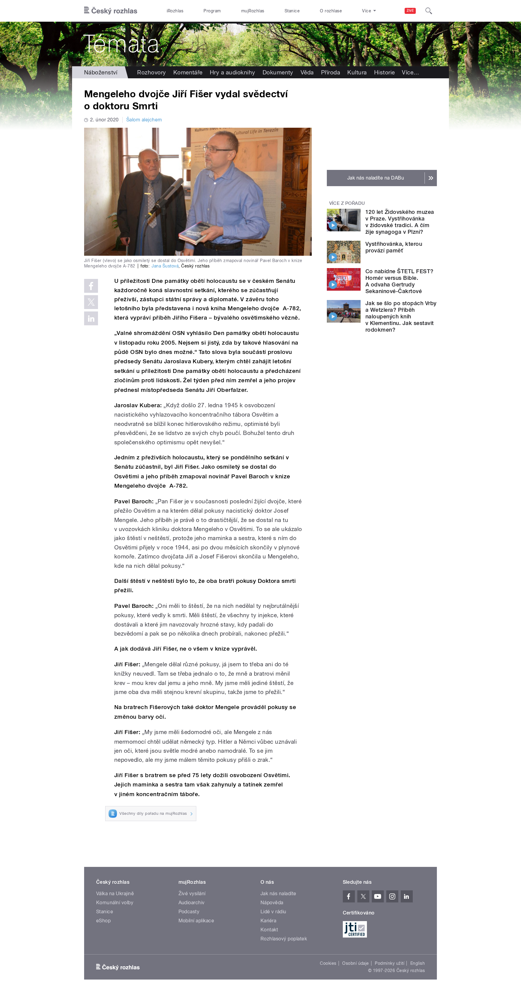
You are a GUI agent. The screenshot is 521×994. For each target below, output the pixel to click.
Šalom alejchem (144, 120)
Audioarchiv (191, 902)
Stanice (292, 10)
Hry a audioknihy (232, 72)
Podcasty (189, 911)
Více (410, 72)
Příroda (330, 72)
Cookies (328, 963)
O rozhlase (331, 10)
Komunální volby (114, 902)
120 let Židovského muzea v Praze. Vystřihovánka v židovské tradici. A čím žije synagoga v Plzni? (399, 222)
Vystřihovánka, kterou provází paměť (393, 247)
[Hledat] (429, 11)
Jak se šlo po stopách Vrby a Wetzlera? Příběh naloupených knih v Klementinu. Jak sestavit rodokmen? (400, 316)
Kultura (357, 72)
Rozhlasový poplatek (283, 939)
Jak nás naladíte (278, 893)
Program (212, 10)
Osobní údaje (355, 963)
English (417, 963)
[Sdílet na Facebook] (91, 286)
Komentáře (188, 72)
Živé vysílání (192, 893)
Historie (384, 72)
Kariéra (268, 921)
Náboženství (100, 72)
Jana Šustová (165, 266)
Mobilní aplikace (196, 921)
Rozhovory (151, 72)
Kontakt (269, 930)
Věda (307, 72)
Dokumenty (278, 72)
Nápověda (271, 902)
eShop (103, 921)
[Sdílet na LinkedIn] (91, 318)
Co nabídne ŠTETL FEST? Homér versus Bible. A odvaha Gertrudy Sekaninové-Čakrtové (399, 281)
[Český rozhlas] (110, 11)
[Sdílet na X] (91, 302)
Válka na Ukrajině (115, 893)
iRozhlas (175, 10)
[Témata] (260, 44)
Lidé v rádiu (273, 911)
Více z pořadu (347, 203)
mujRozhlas (252, 10)
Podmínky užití (389, 963)
